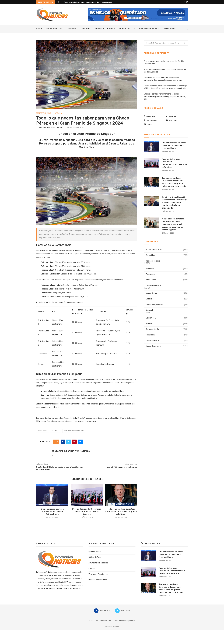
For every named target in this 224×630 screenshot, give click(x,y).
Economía (87, 29)
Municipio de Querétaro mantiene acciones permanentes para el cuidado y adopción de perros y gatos (165, 96)
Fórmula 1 (56, 431)
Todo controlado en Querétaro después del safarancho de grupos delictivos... (121, 511)
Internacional (167, 280)
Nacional (58, 113)
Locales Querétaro (153, 285)
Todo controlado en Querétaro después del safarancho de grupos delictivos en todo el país (174, 182)
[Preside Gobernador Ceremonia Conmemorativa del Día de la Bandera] (87, 495)
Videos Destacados (167, 346)
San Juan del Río (167, 329)
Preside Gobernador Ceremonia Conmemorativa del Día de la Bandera (86, 511)
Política (72, 29)
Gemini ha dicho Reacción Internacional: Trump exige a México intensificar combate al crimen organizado (174, 202)
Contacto (92, 568)
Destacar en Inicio (43, 113)
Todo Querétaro (54, 29)
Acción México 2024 (167, 249)
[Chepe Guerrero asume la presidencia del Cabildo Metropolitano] (52, 495)
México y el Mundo (104, 29)
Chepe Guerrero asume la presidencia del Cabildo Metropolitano (52, 511)
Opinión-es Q (167, 318)
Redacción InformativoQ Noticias (51, 127)
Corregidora (167, 255)
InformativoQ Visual (149, 29)
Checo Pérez (42, 431)
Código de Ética (95, 557)
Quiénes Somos (95, 552)
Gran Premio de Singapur (74, 431)
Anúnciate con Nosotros (98, 563)
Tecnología (167, 335)
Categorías (169, 29)
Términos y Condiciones (98, 574)
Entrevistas (167, 274)
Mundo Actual (126, 29)
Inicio (39, 29)
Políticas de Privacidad (98, 580)
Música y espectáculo (167, 304)
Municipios (167, 299)
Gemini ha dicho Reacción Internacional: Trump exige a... (86, 2)
